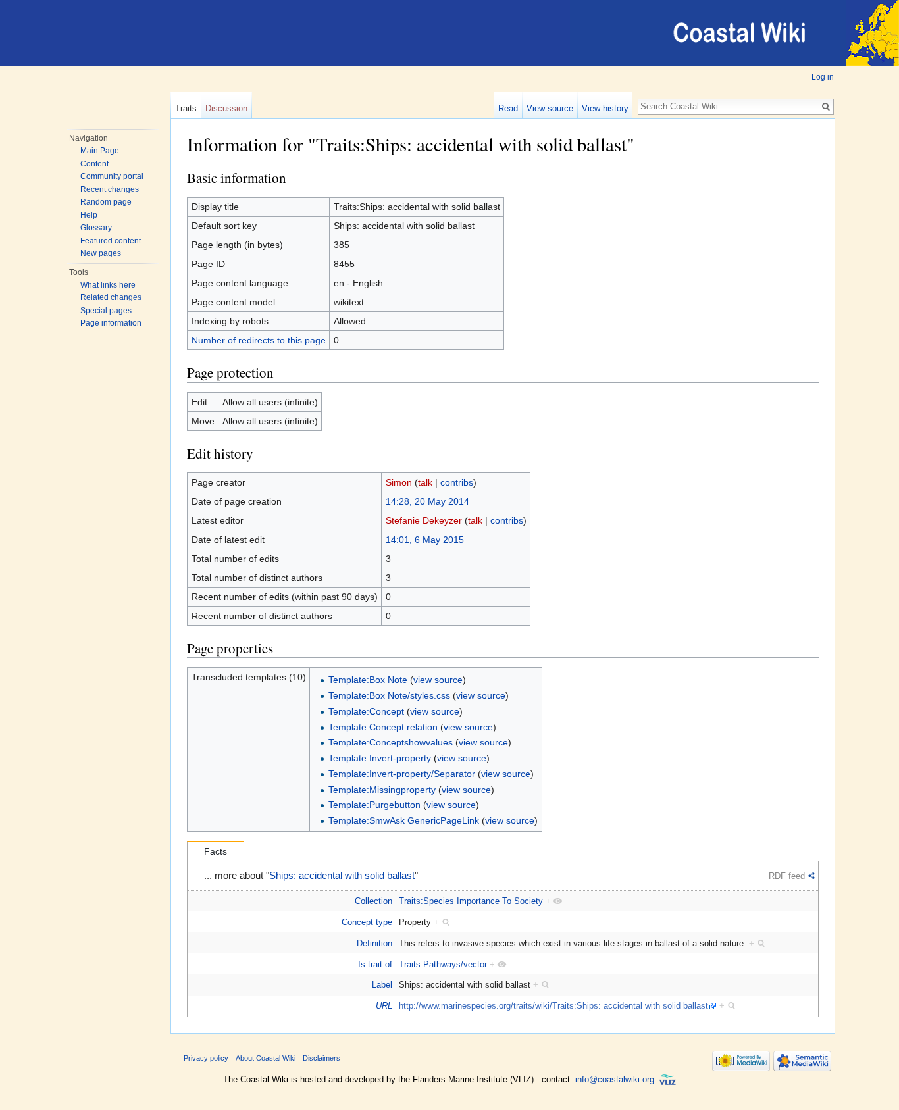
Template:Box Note (367, 679)
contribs (456, 482)
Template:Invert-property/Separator (401, 774)
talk (425, 482)
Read (508, 108)
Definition (374, 943)
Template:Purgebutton (374, 804)
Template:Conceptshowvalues (390, 742)
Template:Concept (366, 711)
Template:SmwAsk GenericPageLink (403, 820)
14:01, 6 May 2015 (425, 539)
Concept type (367, 922)
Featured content (110, 240)
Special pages (106, 310)
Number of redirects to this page (259, 340)
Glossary (96, 227)
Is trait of (375, 964)
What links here (108, 285)
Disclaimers (321, 1058)
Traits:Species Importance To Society (471, 901)
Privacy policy (206, 1058)
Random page (106, 202)
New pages (100, 253)
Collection (373, 901)
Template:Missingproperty (382, 789)
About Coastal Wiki (265, 1058)
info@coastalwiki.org (614, 1079)
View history (605, 108)
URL (384, 1006)
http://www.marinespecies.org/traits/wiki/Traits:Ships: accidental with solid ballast (553, 1006)
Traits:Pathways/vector (443, 964)
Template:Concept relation (383, 727)
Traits (186, 108)
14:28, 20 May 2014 (427, 501)
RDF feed (787, 876)
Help (88, 215)
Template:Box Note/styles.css (389, 695)
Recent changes (109, 189)
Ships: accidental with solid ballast (342, 875)
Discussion (226, 108)
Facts (215, 851)
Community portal (111, 176)
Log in (822, 77)
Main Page (99, 150)
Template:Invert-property (379, 758)
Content (94, 163)
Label (382, 985)
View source (550, 108)
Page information (110, 323)
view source (438, 679)
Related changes (110, 297)
